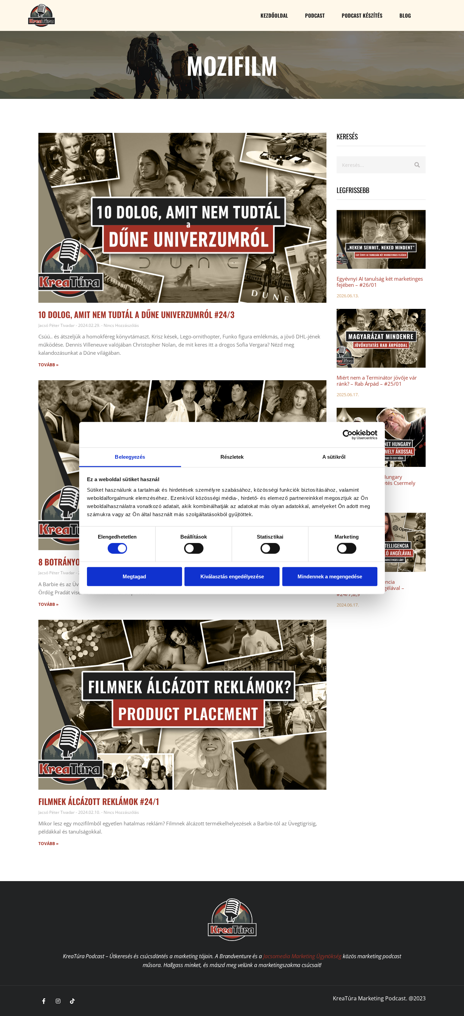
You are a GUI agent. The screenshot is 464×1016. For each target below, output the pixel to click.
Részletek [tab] (232, 457)
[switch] (193, 548)
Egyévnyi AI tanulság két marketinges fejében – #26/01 (380, 281)
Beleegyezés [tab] (130, 457)
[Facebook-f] (43, 1001)
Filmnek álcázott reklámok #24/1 (98, 801)
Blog (405, 15)
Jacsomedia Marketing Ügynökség (302, 956)
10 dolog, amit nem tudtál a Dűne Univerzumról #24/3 (136, 314)
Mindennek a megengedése (330, 576)
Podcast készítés (362, 15)
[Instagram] (58, 1001)
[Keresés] (417, 164)
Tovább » (48, 365)
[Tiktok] (72, 1001)
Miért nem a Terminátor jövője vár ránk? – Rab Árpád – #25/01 (377, 380)
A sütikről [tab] (333, 457)
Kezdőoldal (274, 15)
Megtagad (134, 576)
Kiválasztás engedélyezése (232, 576)
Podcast (315, 15)
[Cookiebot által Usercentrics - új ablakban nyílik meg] (347, 435)
